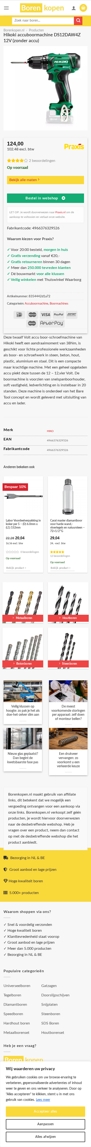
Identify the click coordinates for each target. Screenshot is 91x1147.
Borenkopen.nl (14, 30)
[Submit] (78, 21)
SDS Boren (50, 1023)
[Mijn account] (73, 8)
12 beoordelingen (60, 556)
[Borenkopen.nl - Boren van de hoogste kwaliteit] (44, 7)
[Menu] (6, 8)
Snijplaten (49, 1004)
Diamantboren (15, 1004)
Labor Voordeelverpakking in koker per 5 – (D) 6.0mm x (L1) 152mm (23, 524)
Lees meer (43, 1100)
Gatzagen (49, 986)
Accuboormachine (36, 303)
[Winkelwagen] (83, 8)
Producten (36, 30)
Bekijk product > (16, 568)
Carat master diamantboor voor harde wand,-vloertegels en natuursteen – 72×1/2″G (67, 526)
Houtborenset (52, 1033)
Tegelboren (12, 995)
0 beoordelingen (30, 552)
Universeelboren (17, 986)
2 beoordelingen (42, 161)
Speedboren (13, 1014)
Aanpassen (45, 1124)
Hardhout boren (17, 1023)
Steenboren (50, 1014)
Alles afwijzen (45, 1137)
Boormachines (59, 303)
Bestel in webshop (41, 198)
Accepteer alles (45, 1111)
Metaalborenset (16, 1033)
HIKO (50, 431)
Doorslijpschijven (55, 995)
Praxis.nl (60, 212)
